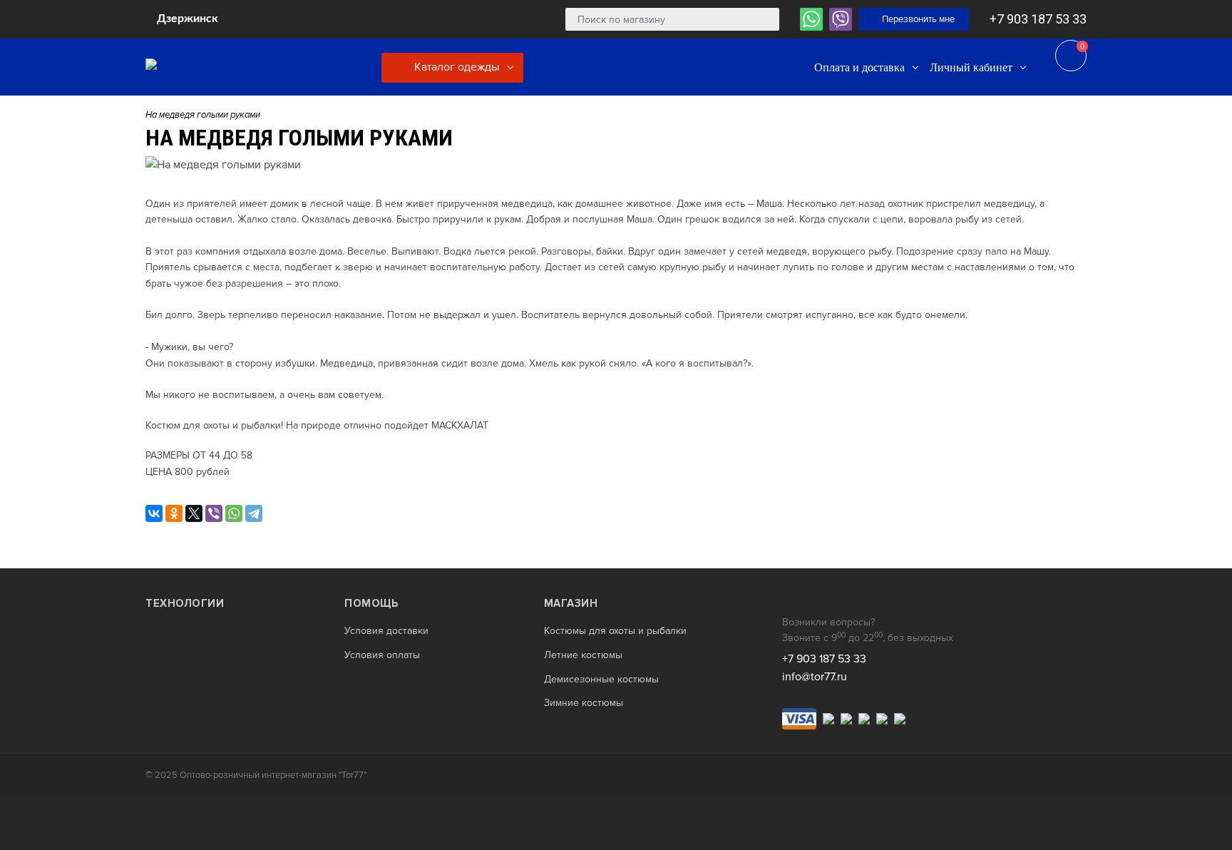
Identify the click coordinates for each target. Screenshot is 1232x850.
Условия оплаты (382, 655)
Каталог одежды (455, 67)
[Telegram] (253, 513)
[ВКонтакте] (154, 513)
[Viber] (213, 513)
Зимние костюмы (583, 703)
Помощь (371, 603)
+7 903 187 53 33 (1038, 18)
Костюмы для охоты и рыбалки (615, 631)
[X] (193, 513)
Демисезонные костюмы (601, 679)
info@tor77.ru (814, 677)
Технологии (184, 603)
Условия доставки (386, 631)
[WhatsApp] (233, 513)
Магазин (571, 603)
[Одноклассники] (174, 513)
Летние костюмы (583, 655)
